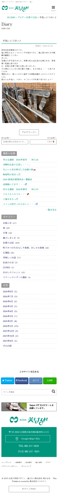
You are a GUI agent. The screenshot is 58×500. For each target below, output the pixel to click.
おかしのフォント (11, 272)
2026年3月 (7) (10, 316)
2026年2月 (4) (10, 321)
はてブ (35, 380)
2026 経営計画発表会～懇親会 (17, 179)
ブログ (48, 462)
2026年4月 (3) (10, 311)
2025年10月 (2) (11, 336)
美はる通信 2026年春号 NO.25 (20, 189)
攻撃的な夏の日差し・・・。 (17, 165)
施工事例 (39, 462)
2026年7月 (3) (10, 296)
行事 (5, 233)
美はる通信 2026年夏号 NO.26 (20, 160)
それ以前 (7, 346)
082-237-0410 (31, 446)
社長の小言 (8, 262)
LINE (50, 380)
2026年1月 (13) (11, 326)
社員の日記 (8, 243)
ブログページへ (29, 132)
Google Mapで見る (30, 439)
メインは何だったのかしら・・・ (19, 204)
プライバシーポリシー (10, 466)
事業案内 (18, 462)
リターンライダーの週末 (15, 277)
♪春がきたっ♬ (10, 199)
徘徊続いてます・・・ (14, 184)
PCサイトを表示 (29, 489)
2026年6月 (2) (10, 301)
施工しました (9, 238)
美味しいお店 (9, 258)
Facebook (22, 380)
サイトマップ (26, 466)
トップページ (6, 462)
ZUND (6, 267)
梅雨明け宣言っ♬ (11, 174)
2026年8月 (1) (10, 291)
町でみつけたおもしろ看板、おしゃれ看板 (23, 248)
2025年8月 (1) (10, 341)
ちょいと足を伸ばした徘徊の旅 (18, 170)
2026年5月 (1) (10, 306)
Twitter (8, 380)
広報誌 (6, 253)
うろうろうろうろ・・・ (15, 194)
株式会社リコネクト (38, 481)
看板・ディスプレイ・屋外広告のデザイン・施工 (17, 1)
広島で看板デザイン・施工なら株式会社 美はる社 (29, 478)
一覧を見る (51, 210)
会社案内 (29, 462)
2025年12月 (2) (10, 331)
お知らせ (7, 223)
